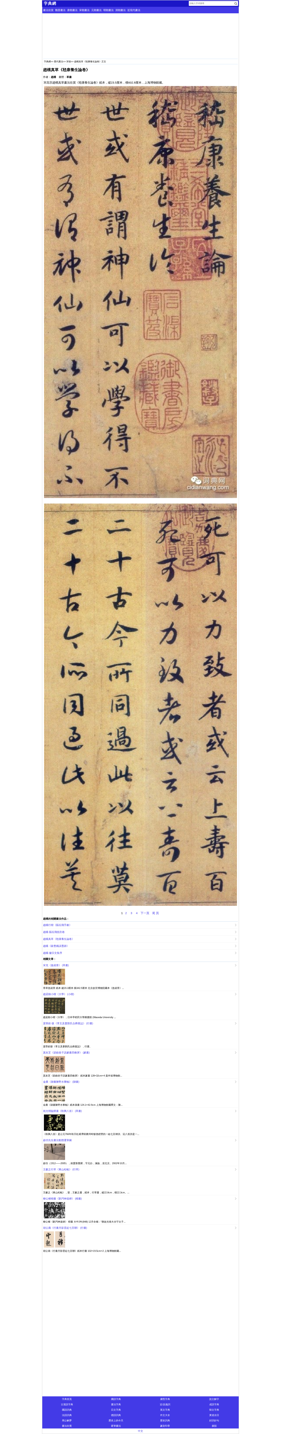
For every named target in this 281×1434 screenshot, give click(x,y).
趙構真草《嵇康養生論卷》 (58, 939)
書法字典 (116, 1404)
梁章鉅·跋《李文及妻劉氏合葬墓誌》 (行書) (68, 1023)
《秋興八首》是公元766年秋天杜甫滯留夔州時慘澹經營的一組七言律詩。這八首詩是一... (91, 1134)
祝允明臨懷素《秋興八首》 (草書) (62, 1111)
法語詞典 (67, 1415)
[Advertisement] (140, 36)
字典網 (47, 61)
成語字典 (214, 1404)
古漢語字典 (67, 1404)
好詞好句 (214, 1420)
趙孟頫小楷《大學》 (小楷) (58, 994)
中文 (140, 1431)
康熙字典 (165, 1399)
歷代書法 (58, 61)
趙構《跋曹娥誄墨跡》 (56, 946)
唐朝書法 (72, 10)
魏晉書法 (60, 10)
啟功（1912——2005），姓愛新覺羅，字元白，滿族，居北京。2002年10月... (85, 1163)
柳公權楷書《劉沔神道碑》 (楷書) (62, 1198)
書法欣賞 (48, 10)
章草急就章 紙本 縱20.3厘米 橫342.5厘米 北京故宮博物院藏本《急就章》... (83, 988)
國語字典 (116, 1399)
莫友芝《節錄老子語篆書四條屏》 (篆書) (66, 1052)
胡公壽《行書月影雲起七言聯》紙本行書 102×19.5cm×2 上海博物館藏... (82, 1250)
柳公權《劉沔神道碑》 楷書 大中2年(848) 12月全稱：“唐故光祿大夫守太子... (84, 1221)
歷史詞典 (165, 1420)
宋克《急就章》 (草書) (56, 965)
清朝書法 (120, 10)
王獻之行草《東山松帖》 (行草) (61, 1169)
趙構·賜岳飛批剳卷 (54, 932)
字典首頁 (67, 1399)
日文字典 (116, 1409)
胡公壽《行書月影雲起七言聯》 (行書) (65, 1227)
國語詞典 (67, 1409)
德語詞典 (116, 1415)
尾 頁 (155, 913)
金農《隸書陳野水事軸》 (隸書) (61, 1081)
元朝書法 (96, 10)
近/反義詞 (165, 1404)
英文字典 (165, 1409)
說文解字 (214, 1399)
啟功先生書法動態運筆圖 (57, 1140)
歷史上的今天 (116, 1420)
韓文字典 (214, 1409)
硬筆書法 (116, 1425)
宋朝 (68, 61)
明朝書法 (108, 10)
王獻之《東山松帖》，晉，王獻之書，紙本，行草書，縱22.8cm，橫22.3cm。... (86, 1192)
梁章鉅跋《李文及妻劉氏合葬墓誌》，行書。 (67, 1046)
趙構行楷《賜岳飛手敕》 (57, 925)
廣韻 (214, 1425)
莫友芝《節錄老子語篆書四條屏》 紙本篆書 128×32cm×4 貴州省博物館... (82, 1075)
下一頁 (144, 913)
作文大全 (165, 1415)
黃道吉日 (214, 1415)
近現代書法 (133, 10)
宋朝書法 (84, 10)
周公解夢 (67, 1420)
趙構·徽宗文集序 (52, 953)
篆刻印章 (165, 1425)
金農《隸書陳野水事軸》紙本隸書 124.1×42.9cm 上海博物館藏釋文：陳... (83, 1104)
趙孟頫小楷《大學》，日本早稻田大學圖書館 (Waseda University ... (79, 1017)
